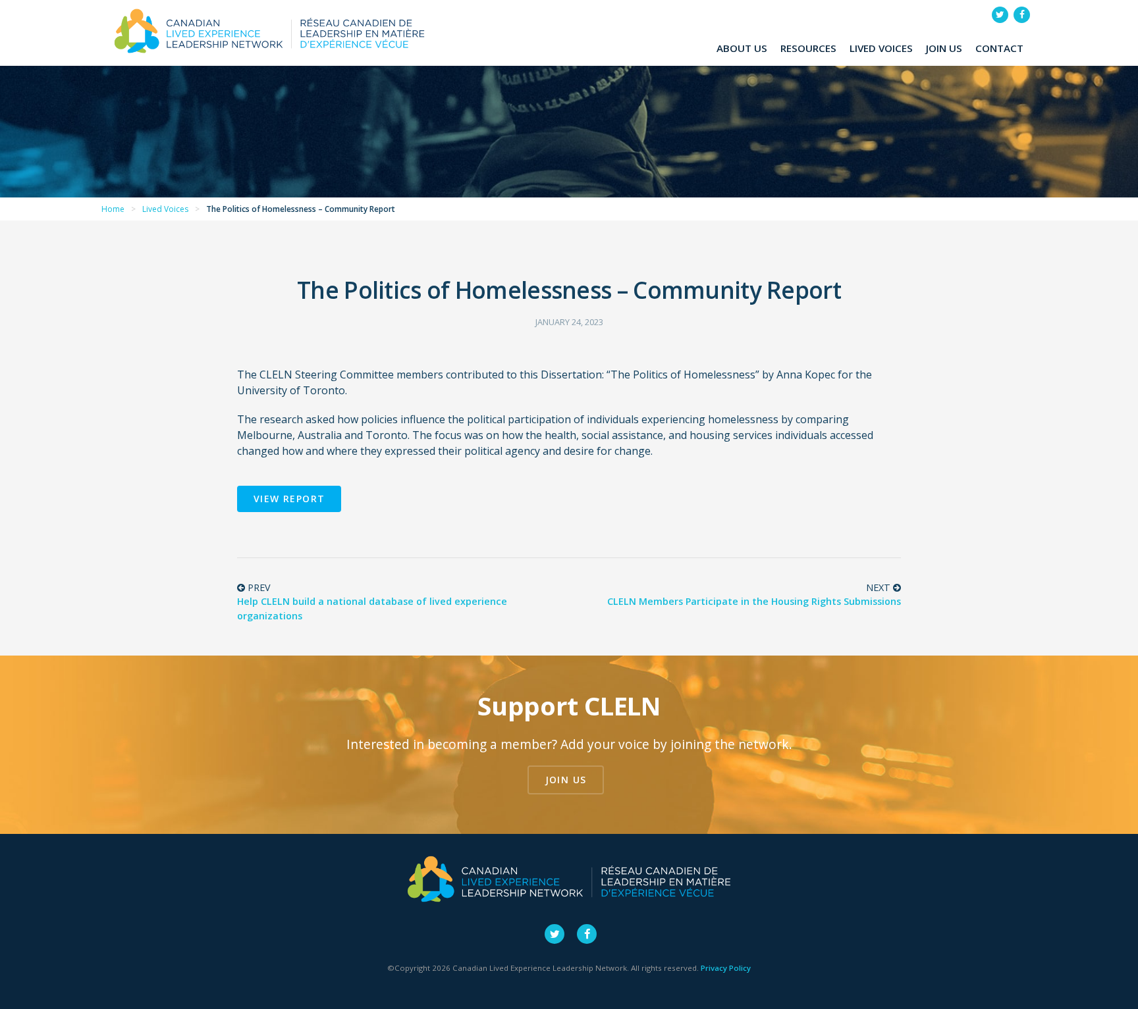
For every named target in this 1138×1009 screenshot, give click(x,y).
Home (112, 209)
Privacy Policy (726, 968)
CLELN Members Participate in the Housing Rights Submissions (754, 601)
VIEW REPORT (289, 498)
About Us (742, 48)
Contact (999, 48)
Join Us (944, 48)
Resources (808, 48)
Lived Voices (881, 48)
